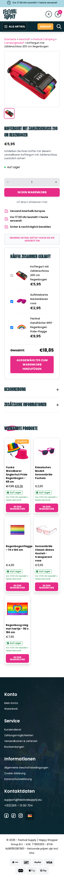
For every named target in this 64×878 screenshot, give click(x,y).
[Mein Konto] (49, 14)
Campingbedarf (14, 43)
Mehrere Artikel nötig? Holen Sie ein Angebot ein (32, 239)
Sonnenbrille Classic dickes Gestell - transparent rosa (44, 553)
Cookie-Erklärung (14, 773)
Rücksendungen (14, 747)
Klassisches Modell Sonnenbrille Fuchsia (43, 473)
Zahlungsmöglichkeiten (18, 735)
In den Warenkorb (32, 192)
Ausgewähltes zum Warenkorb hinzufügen (32, 364)
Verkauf (45, 26)
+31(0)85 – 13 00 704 (18, 805)
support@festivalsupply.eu (23, 800)
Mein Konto (11, 703)
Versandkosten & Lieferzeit (20, 741)
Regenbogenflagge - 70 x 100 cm (19, 548)
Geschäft (25, 39)
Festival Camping (44, 39)
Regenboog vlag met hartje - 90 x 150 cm (17, 628)
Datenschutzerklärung (18, 779)
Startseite (10, 39)
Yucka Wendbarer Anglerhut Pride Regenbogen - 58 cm (16, 474)
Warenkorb (11, 709)
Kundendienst (12, 729)
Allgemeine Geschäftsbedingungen (26, 767)
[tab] (32, 389)
